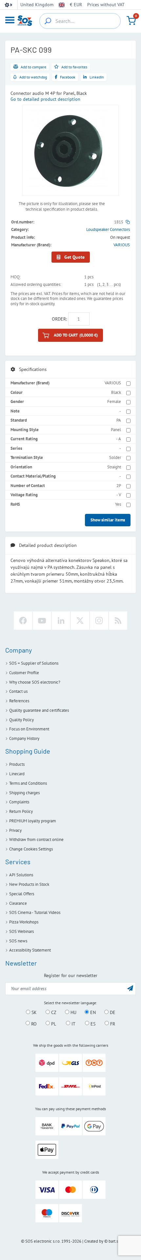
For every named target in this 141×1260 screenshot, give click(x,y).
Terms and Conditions (28, 783)
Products (17, 764)
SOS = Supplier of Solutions (33, 663)
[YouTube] (42, 620)
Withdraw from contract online (36, 839)
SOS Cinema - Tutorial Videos (34, 912)
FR (112, 1023)
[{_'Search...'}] (48, 21)
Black (116, 392)
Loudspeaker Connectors (108, 229)
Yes (118, 504)
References (19, 701)
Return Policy (21, 811)
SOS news (18, 941)
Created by (93, 1241)
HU (72, 1012)
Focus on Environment (29, 729)
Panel (116, 429)
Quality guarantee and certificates (39, 710)
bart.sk (114, 1241)
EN (92, 1012)
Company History (24, 738)
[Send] (130, 988)
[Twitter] (80, 620)
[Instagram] (99, 620)
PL (53, 1023)
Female (114, 401)
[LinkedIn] (61, 620)
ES (92, 1023)
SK (33, 1012)
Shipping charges (24, 793)
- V (118, 495)
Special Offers (21, 894)
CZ (53, 1012)
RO (33, 1023)
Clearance (18, 903)
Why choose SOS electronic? (34, 682)
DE (112, 1012)
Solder (115, 457)
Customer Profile (24, 672)
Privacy (15, 830)
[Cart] (131, 21)
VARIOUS (121, 245)
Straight (114, 467)
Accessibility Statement (30, 950)
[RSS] (118, 620)
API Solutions (21, 875)
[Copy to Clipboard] (128, 222)
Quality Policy (21, 720)
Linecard (17, 774)
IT (72, 1023)
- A (118, 439)
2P (118, 485)
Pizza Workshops (23, 922)
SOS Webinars (21, 931)
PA (118, 420)
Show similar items (108, 520)
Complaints (19, 802)
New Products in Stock (29, 884)
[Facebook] (23, 620)
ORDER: (59, 319)
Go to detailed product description (45, 99)
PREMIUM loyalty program (32, 821)
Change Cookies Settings (31, 849)
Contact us (18, 691)
